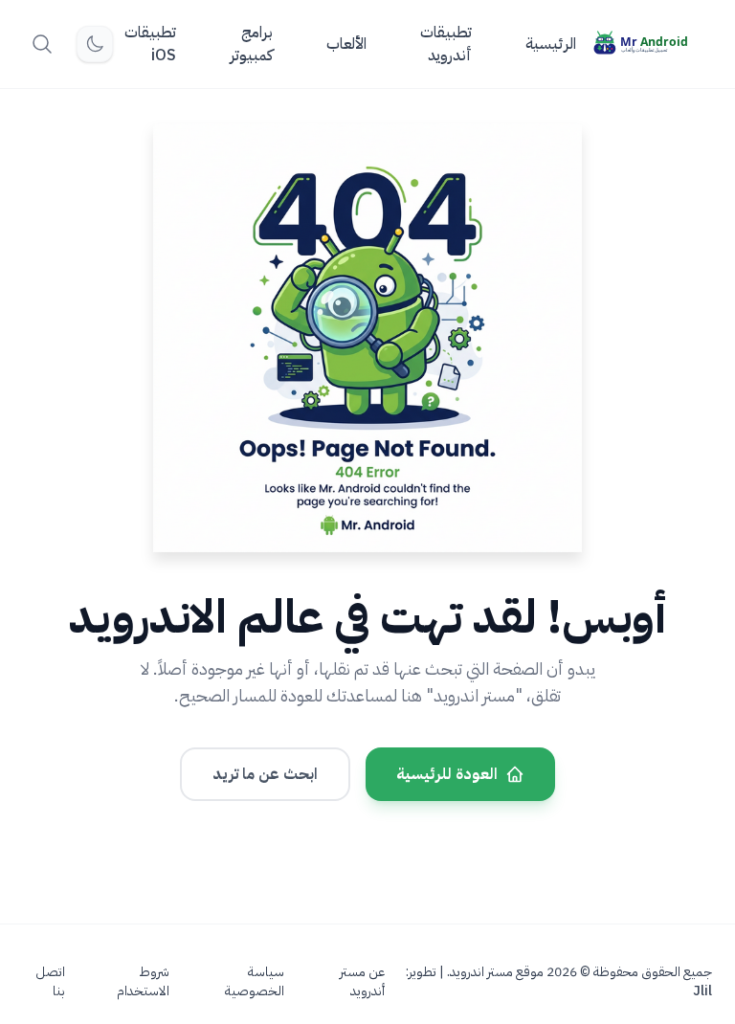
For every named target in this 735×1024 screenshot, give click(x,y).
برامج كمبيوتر (251, 44)
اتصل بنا (50, 982)
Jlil (702, 991)
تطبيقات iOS (150, 44)
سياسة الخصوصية (254, 982)
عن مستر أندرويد (362, 982)
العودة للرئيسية (447, 774)
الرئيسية (550, 44)
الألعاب (346, 44)
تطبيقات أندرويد (446, 44)
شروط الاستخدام (143, 982)
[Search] (42, 44)
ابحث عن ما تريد (265, 774)
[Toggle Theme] (95, 44)
